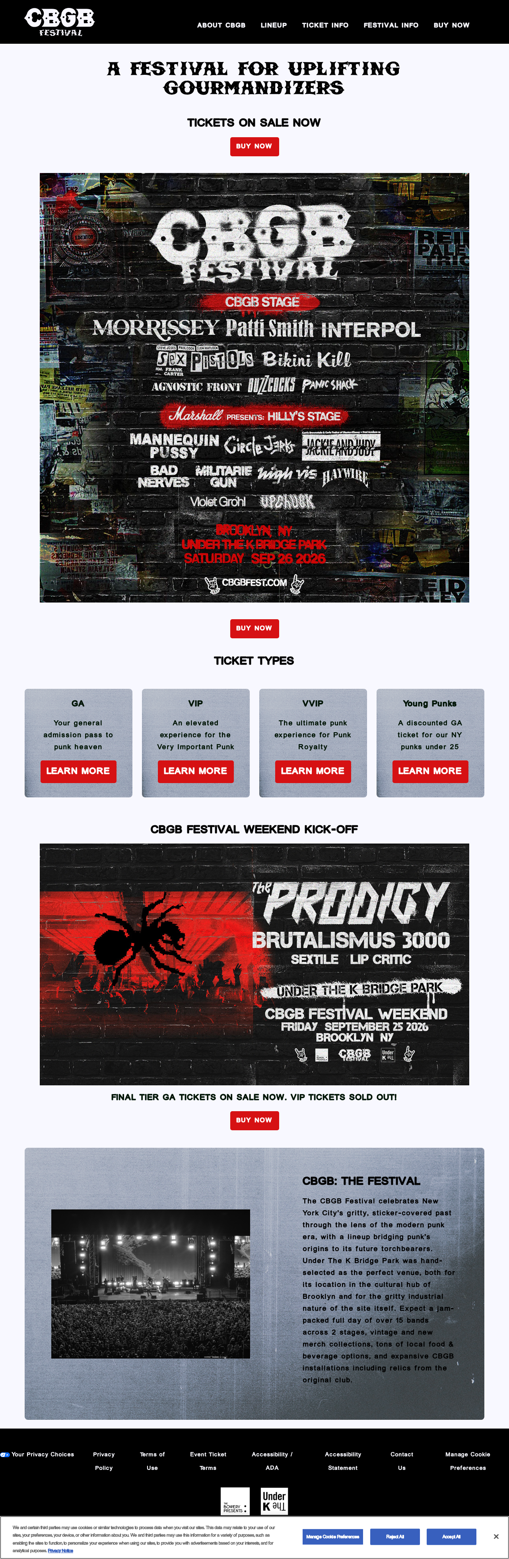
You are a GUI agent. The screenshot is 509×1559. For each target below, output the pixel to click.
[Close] (496, 1536)
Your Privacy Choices (43, 1455)
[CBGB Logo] (59, 22)
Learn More (78, 771)
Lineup (274, 25)
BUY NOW (452, 25)
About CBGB (222, 25)
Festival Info (391, 25)
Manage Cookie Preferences (333, 1537)
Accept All (451, 1537)
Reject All (395, 1537)
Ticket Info (326, 25)
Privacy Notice (60, 1550)
